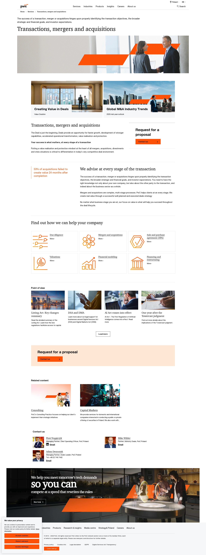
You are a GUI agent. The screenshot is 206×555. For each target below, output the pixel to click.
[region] (22, 535)
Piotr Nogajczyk (54, 438)
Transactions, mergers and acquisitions (51, 11)
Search (182, 6)
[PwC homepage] (24, 5)
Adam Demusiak (54, 451)
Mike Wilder (124, 438)
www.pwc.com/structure (84, 538)
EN (183, 2)
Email (52, 445)
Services (31, 11)
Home (22, 11)
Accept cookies (22, 535)
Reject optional (22, 541)
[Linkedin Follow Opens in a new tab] (47, 444)
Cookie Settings (21, 547)
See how (37, 502)
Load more (103, 334)
